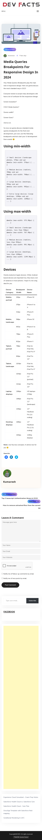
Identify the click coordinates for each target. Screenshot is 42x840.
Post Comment (10, 585)
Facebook (9, 611)
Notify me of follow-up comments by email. (18, 574)
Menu (4, 11)
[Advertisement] (21, 707)
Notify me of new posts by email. (15, 578)
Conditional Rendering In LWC (13, 818)
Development (10, 49)
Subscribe (32, 601)
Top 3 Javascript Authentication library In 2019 (20, 498)
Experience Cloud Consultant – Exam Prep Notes (20, 797)
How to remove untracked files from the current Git (21, 506)
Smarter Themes (24, 837)
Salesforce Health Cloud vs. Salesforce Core (19, 802)
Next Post (32, 501)
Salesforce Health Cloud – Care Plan (16, 806)
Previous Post (11, 494)
